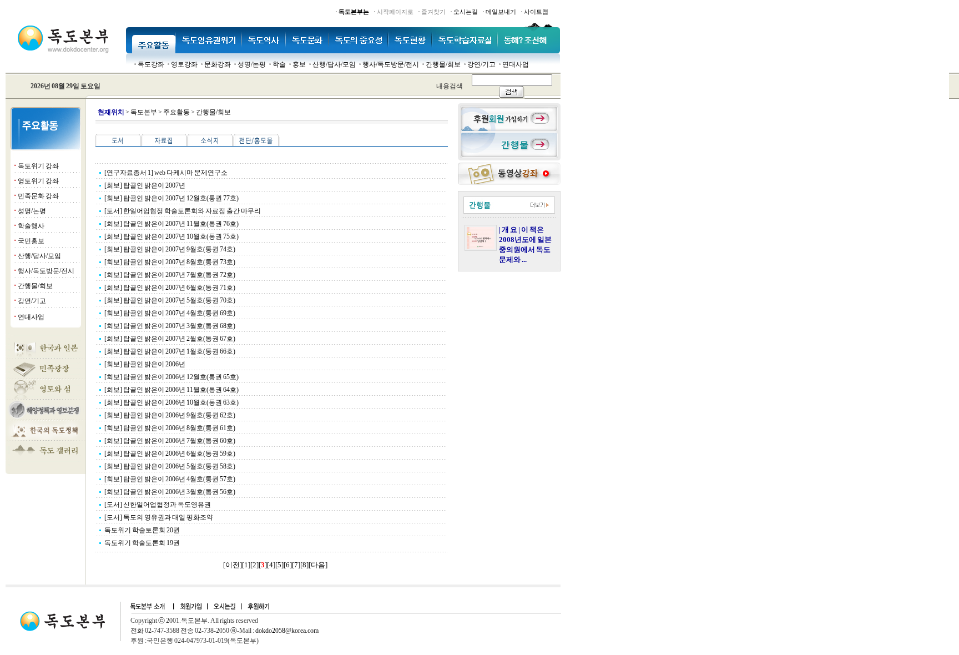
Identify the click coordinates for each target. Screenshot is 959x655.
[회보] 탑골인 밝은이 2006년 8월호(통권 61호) (169, 428)
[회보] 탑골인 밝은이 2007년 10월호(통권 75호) (171, 236)
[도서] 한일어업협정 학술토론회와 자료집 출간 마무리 (182, 211)
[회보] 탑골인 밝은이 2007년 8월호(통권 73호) (169, 262)
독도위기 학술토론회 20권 (142, 530)
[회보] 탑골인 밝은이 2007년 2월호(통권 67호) (169, 338)
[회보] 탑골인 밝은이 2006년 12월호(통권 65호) (171, 377)
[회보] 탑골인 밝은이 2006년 (144, 364)
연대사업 (515, 64)
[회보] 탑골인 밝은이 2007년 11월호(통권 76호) (171, 224)
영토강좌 (184, 64)
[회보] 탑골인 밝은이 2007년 (144, 185)
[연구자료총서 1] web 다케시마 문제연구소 (166, 173)
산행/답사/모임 (334, 64)
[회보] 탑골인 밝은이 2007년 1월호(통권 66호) (169, 351)
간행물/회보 (443, 64)
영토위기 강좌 (38, 181)
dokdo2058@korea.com (287, 630)
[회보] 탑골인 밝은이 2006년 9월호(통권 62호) (169, 415)
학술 (279, 64)
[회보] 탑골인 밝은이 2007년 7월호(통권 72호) (169, 275)
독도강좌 (151, 64)
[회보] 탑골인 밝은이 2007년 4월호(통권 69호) (169, 313)
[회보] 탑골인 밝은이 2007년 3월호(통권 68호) (169, 326)
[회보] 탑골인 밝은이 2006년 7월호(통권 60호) (169, 441)
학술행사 (31, 226)
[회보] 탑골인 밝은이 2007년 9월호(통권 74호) (169, 249)
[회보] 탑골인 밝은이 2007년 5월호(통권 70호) (169, 300)
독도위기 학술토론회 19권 (142, 543)
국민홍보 (31, 241)
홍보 (299, 64)
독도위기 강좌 (38, 166)
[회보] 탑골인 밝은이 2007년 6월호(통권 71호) (169, 287)
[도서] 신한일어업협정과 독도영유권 (157, 504)
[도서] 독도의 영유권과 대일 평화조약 (158, 517)
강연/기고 (481, 64)
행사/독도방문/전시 (390, 64)
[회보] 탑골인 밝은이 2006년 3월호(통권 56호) (169, 492)
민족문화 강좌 (38, 196)
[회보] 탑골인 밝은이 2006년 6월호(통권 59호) (169, 453)
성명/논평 (252, 64)
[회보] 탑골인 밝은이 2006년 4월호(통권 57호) (169, 479)
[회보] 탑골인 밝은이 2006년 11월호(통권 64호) (171, 390)
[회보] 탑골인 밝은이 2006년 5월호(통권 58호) (169, 466)
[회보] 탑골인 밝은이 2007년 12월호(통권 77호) (171, 198)
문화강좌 (217, 64)
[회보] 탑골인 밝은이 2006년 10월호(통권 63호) (171, 402)
